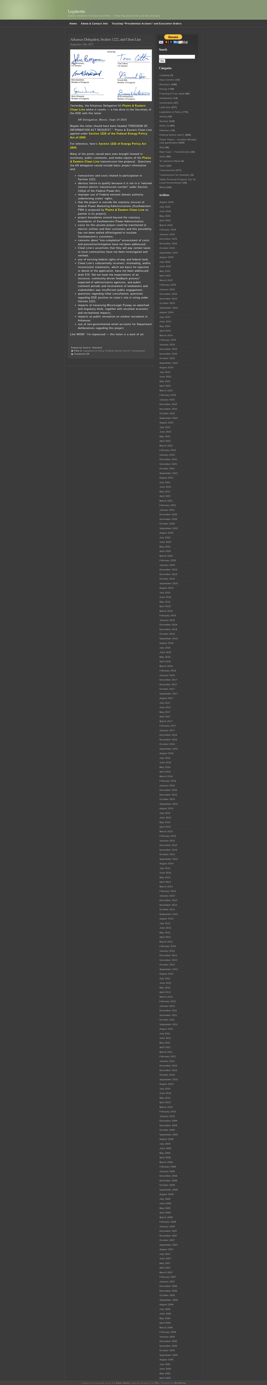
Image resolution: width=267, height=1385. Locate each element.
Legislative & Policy (93, 351)
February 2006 (167, 1332)
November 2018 (168, 629)
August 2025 (166, 257)
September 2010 (168, 1079)
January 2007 (167, 1281)
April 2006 (165, 1323)
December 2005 (168, 1341)
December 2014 (168, 845)
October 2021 (167, 468)
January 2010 (167, 1116)
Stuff (162, 166)
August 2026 (166, 202)
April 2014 (165, 882)
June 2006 (165, 1313)
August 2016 (166, 753)
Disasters (164, 84)
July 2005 (164, 1364)
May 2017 (164, 712)
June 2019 (165, 597)
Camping (164, 75)
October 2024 (167, 303)
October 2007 (167, 1240)
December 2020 (168, 514)
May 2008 (164, 1208)
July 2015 (164, 813)
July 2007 (164, 1254)
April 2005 (165, 1378)
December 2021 (168, 459)
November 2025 (168, 243)
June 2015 (165, 817)
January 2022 (167, 455)
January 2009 (167, 1171)
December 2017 (168, 680)
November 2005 (168, 1346)
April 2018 (165, 661)
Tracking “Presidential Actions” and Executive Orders (147, 23)
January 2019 (167, 620)
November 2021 (168, 464)
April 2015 (165, 827)
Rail (161, 147)
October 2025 (167, 248)
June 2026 (165, 211)
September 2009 (168, 1134)
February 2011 (167, 1056)
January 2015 (167, 840)
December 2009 (168, 1121)
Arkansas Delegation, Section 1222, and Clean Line (105, 39)
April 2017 (165, 716)
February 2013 (167, 946)
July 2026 (164, 207)
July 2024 (164, 317)
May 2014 (164, 877)
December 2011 (168, 1010)
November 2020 (168, 519)
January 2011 (167, 1061)
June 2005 (165, 1369)
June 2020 (165, 542)
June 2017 (165, 707)
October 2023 (167, 358)
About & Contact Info (94, 23)
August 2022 (166, 422)
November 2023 (168, 354)
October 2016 (167, 744)
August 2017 (166, 698)
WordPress (180, 1383)
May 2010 (164, 1098)
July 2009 (164, 1144)
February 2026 (167, 229)
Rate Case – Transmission (174, 152)
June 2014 (165, 873)
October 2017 (167, 689)
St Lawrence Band (169, 161)
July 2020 (164, 537)
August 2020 (166, 533)
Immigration (166, 98)
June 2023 (165, 376)
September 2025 (168, 253)
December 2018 (168, 625)
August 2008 (166, 1194)
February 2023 (167, 395)
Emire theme (123, 1383)
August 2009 (166, 1139)
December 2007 (168, 1231)
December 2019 (168, 569)
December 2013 (168, 900)
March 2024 (166, 335)
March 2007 (166, 1272)
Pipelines (164, 130)
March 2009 (166, 1162)
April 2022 (165, 441)
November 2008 (168, 1180)
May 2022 (164, 436)
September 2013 (168, 914)
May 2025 (164, 271)
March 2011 (166, 1052)
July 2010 (164, 1089)
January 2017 (167, 730)
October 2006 (167, 1295)
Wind (162, 187)
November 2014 (168, 850)
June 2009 (165, 1148)
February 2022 (167, 450)
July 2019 (164, 592)
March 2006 (166, 1327)
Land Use (164, 107)
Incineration (166, 103)
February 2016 (167, 781)
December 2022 (168, 404)
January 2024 (167, 344)
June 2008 (165, 1203)
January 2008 (167, 1226)
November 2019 (168, 574)
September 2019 (168, 583)
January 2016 (167, 785)
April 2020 (165, 551)
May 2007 (164, 1263)
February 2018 (167, 670)
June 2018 (165, 652)
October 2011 (167, 1020)
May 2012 (164, 987)
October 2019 (167, 579)
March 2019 (166, 611)
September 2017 (168, 693)
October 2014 (167, 854)
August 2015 (166, 808)
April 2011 (165, 1047)
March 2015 (166, 831)
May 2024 (164, 326)
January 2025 (167, 289)
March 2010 (166, 1107)
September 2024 (168, 308)
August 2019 (166, 588)
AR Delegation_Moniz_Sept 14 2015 (102, 119)
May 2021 (164, 491)
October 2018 (167, 634)
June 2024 (165, 321)
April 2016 (165, 771)
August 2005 (166, 1359)
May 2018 (164, 657)
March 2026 (166, 225)
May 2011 (164, 1043)
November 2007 (168, 1235)
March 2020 (166, 556)
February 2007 (167, 1277)
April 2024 (165, 331)
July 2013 (164, 923)
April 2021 (165, 496)
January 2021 (167, 510)
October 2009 (167, 1130)
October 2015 (167, 799)
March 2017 (166, 721)
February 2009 (167, 1167)
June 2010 (165, 1093)
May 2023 (164, 381)
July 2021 (164, 482)
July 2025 (164, 262)
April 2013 (165, 937)
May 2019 (164, 602)
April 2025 (165, 275)
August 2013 (166, 918)
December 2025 (168, 239)
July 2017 (164, 703)
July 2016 (164, 758)
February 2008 (167, 1222)
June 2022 (165, 432)
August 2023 (166, 367)
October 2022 (167, 413)
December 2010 (168, 1065)
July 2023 (164, 372)
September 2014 (168, 859)
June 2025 (165, 266)
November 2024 (168, 298)
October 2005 (167, 1350)
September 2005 (168, 1355)
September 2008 (168, 1190)
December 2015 (168, 790)
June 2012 (165, 983)
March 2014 (166, 886)
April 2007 (165, 1268)
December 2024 (168, 294)
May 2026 (164, 216)
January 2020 (167, 565)
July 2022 (164, 427)
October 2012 (167, 964)
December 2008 (168, 1176)
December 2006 (168, 1286)
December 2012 (168, 955)
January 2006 (167, 1337)
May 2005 (164, 1373)
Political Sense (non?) (118, 351)
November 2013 (168, 905)
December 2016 (168, 735)
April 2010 (165, 1102)
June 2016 (165, 762)
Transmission (138, 351)
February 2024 (167, 340)
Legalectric (76, 11)
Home (73, 23)
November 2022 (168, 409)
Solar (162, 156)
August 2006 (166, 1304)
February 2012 (167, 1001)
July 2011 (164, 1033)
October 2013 (167, 909)
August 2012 (166, 974)
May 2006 (164, 1318)
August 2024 (166, 312)
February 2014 (167, 891)
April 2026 (165, 220)
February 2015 (167, 836)
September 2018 (168, 638)
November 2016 (168, 739)
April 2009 (165, 1157)
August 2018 (166, 643)
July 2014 (164, 868)
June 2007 (165, 1258)
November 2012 (168, 960)
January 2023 (167, 400)
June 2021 (165, 487)
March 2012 (166, 997)
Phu (157, 1383)
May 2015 (164, 822)
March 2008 (166, 1217)
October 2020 (167, 523)
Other (162, 126)
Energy (163, 89)
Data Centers (167, 80)
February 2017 (167, 726)
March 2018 (166, 666)
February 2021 (167, 505)
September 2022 (168, 418)
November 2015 (168, 795)
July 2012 (164, 978)
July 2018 (164, 648)
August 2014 (166, 863)
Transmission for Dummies (174, 175)
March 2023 (166, 390)
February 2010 (167, 1111)
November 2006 (168, 1291)
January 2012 (167, 1006)
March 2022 (166, 445)
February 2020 (167, 560)
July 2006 (164, 1309)
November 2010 (168, 1070)
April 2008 (165, 1212)
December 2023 (168, 349)
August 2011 (166, 1029)
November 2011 (168, 1015)
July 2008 (164, 1199)
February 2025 (167, 285)
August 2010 (166, 1084)
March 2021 (166, 501)
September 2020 (168, 528)
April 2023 (165, 386)
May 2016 (164, 767)
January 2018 (167, 675)
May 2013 (164, 932)
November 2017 (168, 684)
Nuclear (163, 121)
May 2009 (164, 1153)
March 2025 (166, 280)
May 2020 (164, 547)
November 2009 (168, 1125)
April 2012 (165, 992)
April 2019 (165, 606)
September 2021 (168, 473)
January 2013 (167, 951)
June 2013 (165, 928)
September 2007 (168, 1245)
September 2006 (168, 1300)
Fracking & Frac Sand (171, 93)
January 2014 (167, 896)
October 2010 (167, 1075)
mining (163, 116)
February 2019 (167, 615)
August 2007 (166, 1249)
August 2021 (166, 478)
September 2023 (168, 363)
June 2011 (165, 1038)
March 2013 (166, 942)
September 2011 (168, 1024)
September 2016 (168, 749)
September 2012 (168, 969)
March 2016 (166, 776)
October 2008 (167, 1185)
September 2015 (168, 804)
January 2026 (167, 234)
